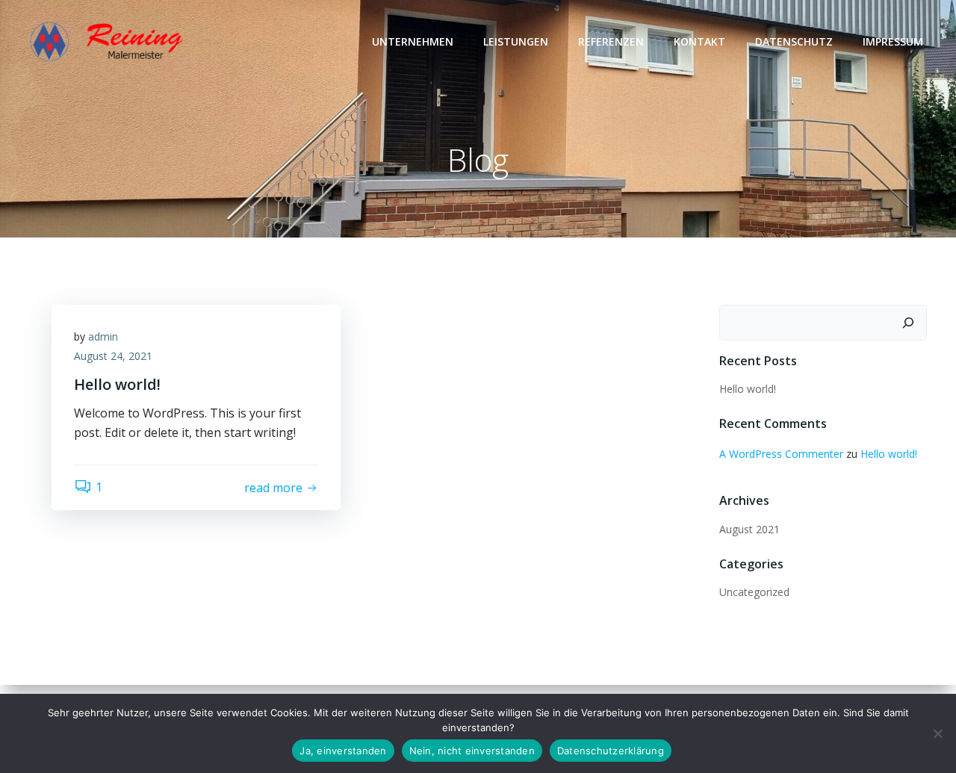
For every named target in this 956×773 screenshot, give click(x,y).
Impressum (893, 41)
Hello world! (747, 389)
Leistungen (515, 41)
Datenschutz (794, 41)
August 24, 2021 (113, 356)
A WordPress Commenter (781, 454)
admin (103, 336)
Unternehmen (412, 41)
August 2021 (749, 529)
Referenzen (611, 41)
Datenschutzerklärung (610, 751)
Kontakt (699, 41)
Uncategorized (754, 592)
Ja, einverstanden (342, 751)
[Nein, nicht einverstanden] (937, 733)
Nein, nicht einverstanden (472, 751)
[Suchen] (908, 322)
